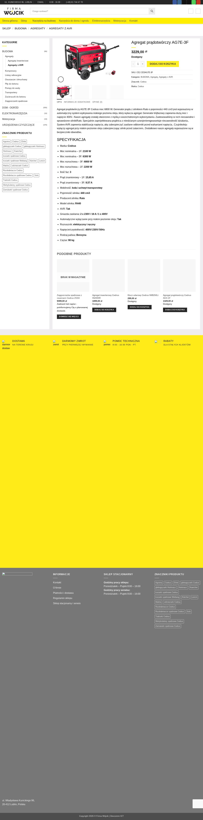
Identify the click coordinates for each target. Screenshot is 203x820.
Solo (36, 175)
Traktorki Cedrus (10, 180)
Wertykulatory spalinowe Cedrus (17, 185)
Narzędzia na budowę (44, 20)
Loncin (42, 161)
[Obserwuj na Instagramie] (179, 2)
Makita (6, 166)
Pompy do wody (12, 88)
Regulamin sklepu (62, 598)
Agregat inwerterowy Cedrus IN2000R (105, 296)
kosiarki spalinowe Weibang (15, 161)
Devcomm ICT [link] (117, 816)
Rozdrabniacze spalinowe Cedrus (17, 175)
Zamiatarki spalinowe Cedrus (15, 190)
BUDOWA (21, 28)
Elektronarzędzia (101, 20)
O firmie (57, 587)
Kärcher (33, 161)
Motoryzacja (119, 20)
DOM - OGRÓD (10, 107)
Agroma (6, 141)
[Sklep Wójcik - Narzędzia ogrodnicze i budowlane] (14, 11)
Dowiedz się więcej (69, 316)
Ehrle (24, 141)
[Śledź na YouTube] (198, 2)
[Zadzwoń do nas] (194, 2)
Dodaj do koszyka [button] (104, 310)
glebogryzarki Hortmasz (34, 146)
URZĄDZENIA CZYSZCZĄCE (18, 125)
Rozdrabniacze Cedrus (13, 170)
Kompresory (10, 71)
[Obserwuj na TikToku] (184, 2)
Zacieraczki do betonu (15, 97)
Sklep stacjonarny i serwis (67, 603)
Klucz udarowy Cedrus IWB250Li (143, 295)
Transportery (11, 92)
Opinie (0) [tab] (97, 102)
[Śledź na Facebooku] (175, 2)
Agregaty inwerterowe (18, 61)
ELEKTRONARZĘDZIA (14, 113)
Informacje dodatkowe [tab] (77, 102)
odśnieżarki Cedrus (20, 166)
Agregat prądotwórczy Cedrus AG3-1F (177, 296)
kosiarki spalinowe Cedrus (14, 156)
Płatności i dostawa (63, 593)
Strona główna (10, 20)
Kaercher (18, 151)
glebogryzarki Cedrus (12, 146)
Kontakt (133, 20)
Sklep (24, 20)
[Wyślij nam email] (189, 2)
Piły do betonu (11, 84)
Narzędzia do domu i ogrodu (74, 20)
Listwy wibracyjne (13, 75)
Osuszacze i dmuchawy (16, 79)
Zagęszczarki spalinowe (16, 101)
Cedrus (16, 141)
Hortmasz (7, 151)
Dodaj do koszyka (163, 64)
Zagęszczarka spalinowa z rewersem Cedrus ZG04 (69, 296)
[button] (190, 11)
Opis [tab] (59, 102)
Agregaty (37, 28)
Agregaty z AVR (60, 28)
